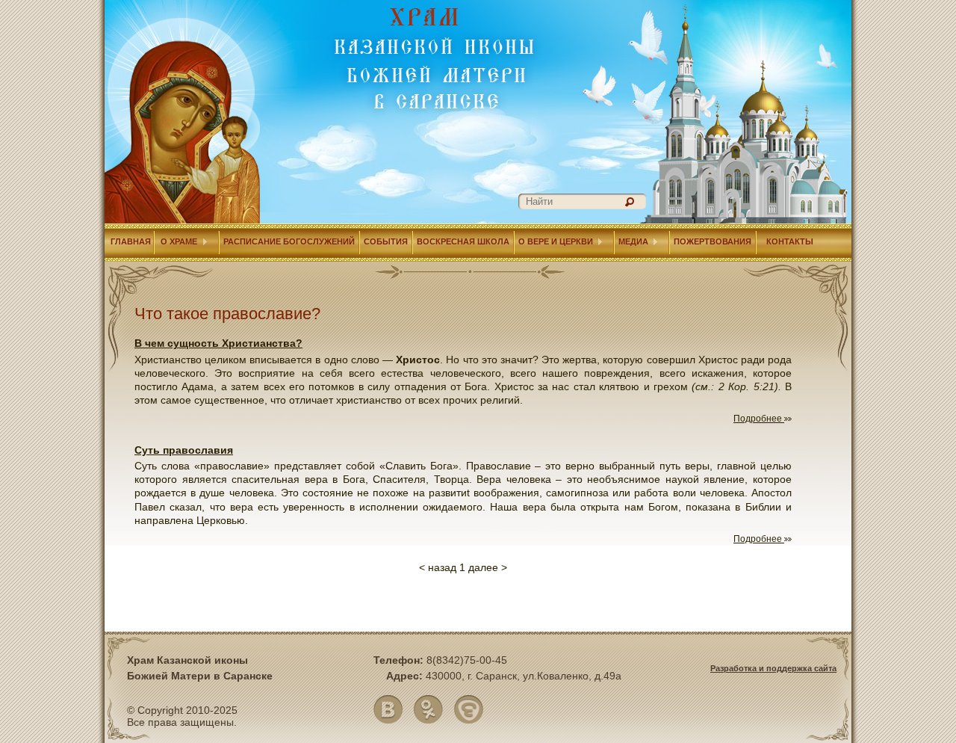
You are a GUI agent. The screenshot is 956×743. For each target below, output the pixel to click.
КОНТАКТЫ (789, 242)
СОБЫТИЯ (386, 242)
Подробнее (758, 418)
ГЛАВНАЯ (130, 242)
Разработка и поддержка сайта (773, 668)
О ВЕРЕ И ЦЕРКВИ (555, 242)
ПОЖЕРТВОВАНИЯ (712, 242)
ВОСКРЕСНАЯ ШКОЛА (463, 242)
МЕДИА (633, 242)
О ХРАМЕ (177, 242)
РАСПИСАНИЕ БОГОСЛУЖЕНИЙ (289, 242)
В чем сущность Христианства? (218, 343)
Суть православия (183, 450)
